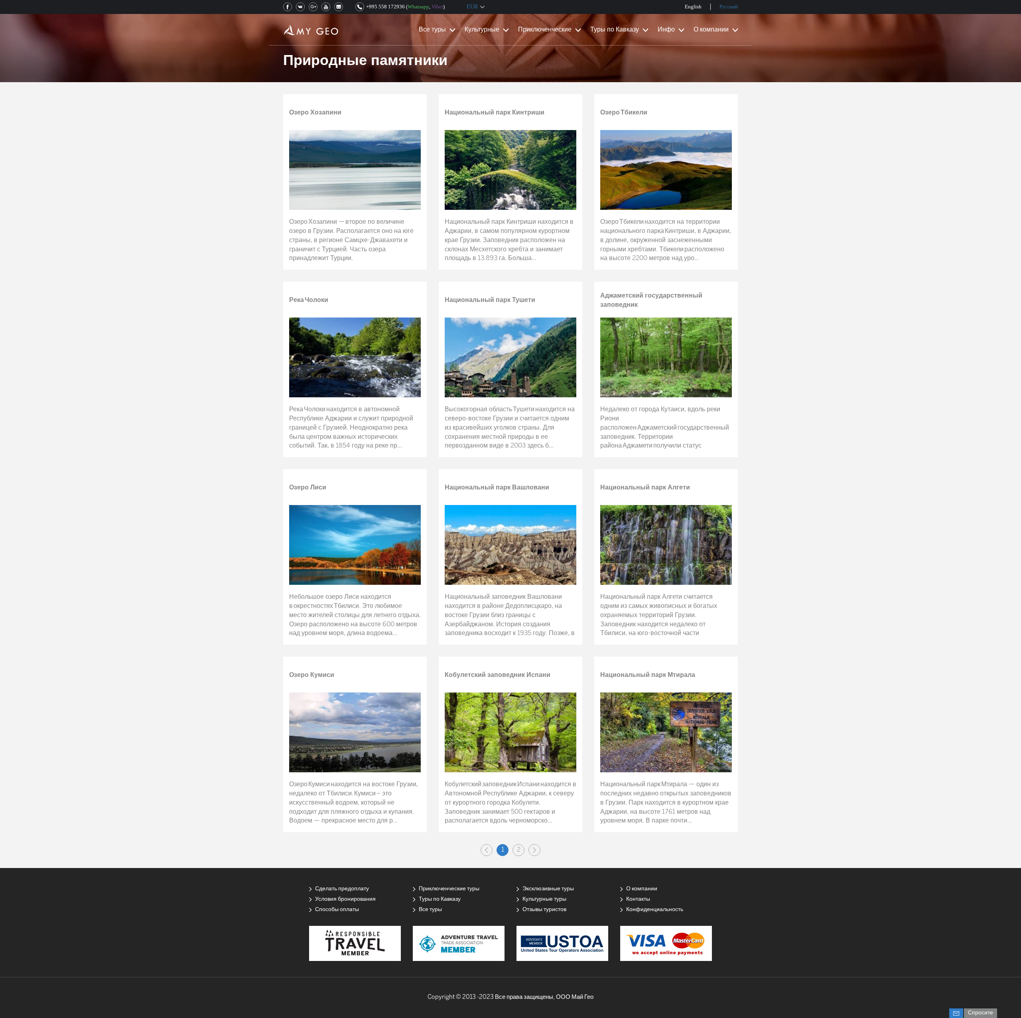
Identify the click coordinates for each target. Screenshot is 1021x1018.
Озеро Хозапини (315, 113)
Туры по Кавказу (614, 30)
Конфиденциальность (654, 909)
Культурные (482, 30)
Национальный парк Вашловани (497, 488)
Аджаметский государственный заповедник (651, 300)
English (693, 7)
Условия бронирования (345, 899)
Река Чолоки (308, 300)
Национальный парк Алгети (645, 488)
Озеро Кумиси (311, 675)
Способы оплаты (337, 909)
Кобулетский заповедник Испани (497, 675)
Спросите (980, 1013)
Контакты (638, 899)
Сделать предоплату (342, 889)
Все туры (432, 30)
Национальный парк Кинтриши (494, 113)
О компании (711, 30)
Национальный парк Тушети (490, 300)
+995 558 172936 (385, 7)
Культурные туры (544, 899)
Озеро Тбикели (623, 113)
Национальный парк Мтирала (647, 675)
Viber (437, 7)
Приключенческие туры (449, 889)
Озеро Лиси (307, 488)
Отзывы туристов (544, 909)
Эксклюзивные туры (548, 889)
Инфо (666, 30)
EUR (472, 7)
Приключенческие (545, 30)
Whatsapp (418, 7)
